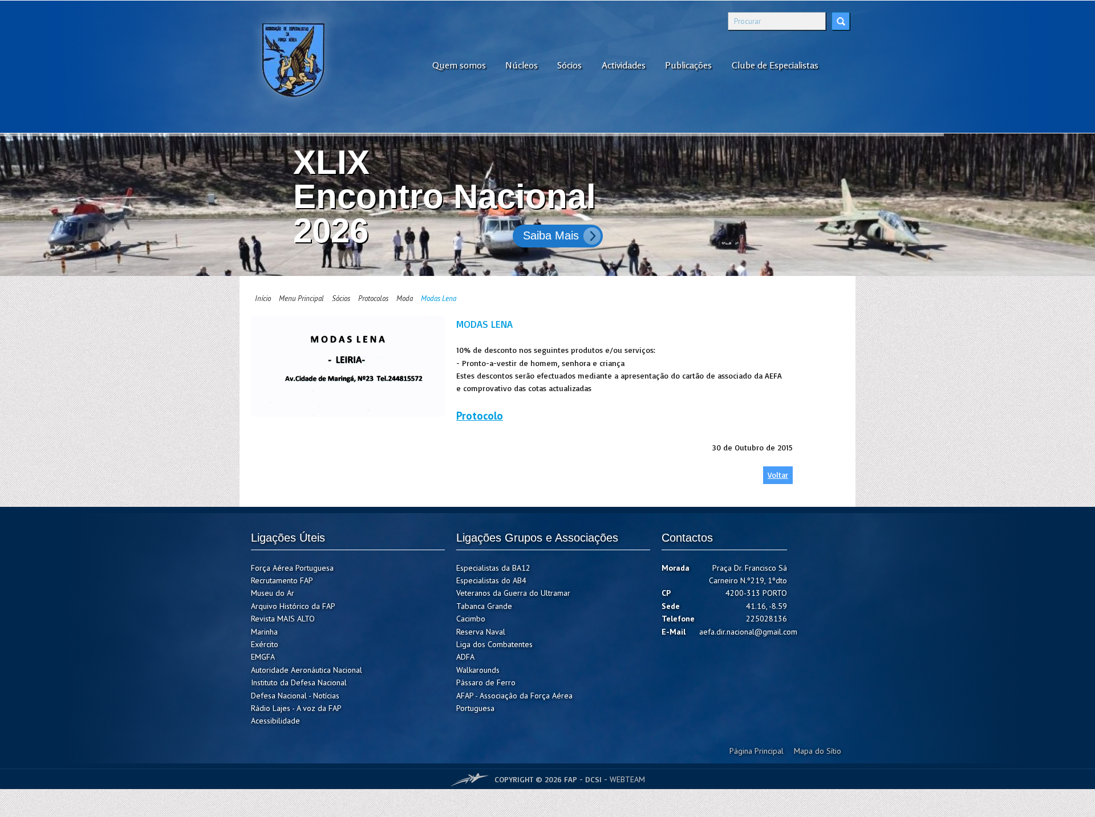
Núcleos (521, 65)
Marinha (264, 632)
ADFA (465, 657)
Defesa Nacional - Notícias (295, 695)
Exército (264, 644)
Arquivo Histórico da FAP (293, 606)
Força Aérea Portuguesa (292, 568)
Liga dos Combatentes (494, 644)
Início (263, 298)
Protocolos (373, 298)
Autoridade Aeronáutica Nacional (306, 670)
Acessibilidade (275, 721)
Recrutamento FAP (282, 580)
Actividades (624, 65)
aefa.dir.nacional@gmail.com (748, 632)
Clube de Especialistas (775, 65)
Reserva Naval (480, 632)
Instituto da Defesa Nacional (299, 682)
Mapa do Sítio (817, 751)
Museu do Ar (272, 593)
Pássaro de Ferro (486, 682)
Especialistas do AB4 (491, 580)
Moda (404, 298)
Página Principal (756, 751)
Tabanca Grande (484, 606)
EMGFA (263, 657)
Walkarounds (478, 670)
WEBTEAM (627, 779)
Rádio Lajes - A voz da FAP (296, 708)
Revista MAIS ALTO (283, 618)
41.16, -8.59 (766, 606)
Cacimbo (470, 618)
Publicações (688, 65)
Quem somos (459, 65)
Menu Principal (301, 298)
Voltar (778, 474)
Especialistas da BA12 (493, 568)
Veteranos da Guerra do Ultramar (513, 593)
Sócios (569, 65)
